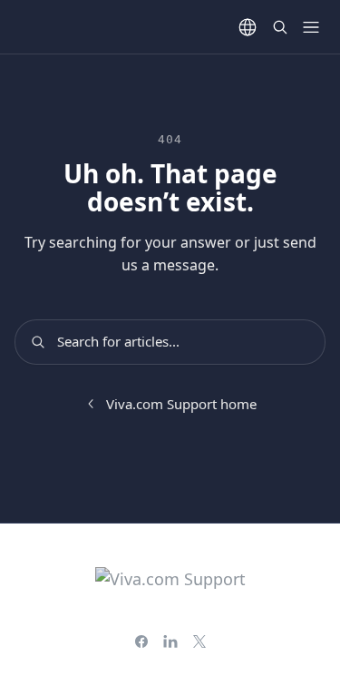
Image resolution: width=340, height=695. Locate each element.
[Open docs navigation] (310, 27)
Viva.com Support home (181, 404)
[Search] (280, 27)
